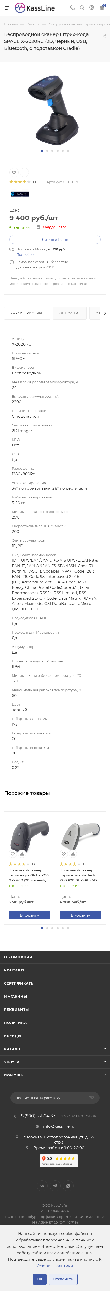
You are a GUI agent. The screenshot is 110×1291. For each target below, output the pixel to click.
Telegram (55, 1185)
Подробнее (26, 255)
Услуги (12, 1062)
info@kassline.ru (58, 1126)
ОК (39, 1279)
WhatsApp (68, 1185)
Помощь (13, 1075)
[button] (42, 151)
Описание (69, 313)
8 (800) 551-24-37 (38, 1116)
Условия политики (54, 1265)
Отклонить (63, 1279)
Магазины (15, 996)
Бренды (12, 1036)
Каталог (13, 1049)
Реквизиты (16, 1009)
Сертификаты (19, 983)
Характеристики (27, 313)
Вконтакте (42, 1185)
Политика (15, 1023)
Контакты (15, 970)
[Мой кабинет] (91, 8)
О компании (18, 957)
